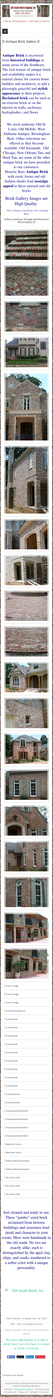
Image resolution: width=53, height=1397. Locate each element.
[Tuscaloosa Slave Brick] (26, 1112)
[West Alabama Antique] (26, 1162)
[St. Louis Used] (26, 1178)
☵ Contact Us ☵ (10, 1392)
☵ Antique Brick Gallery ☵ (23, 1389)
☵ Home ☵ (8, 1389)
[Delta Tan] (26, 607)
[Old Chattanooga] (26, 750)
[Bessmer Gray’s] (26, 1145)
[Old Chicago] (26, 929)
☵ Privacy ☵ (43, 1392)
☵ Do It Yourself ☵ (42, 1389)
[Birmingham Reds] (26, 246)
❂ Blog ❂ (34, 1392)
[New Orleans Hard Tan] (26, 678)
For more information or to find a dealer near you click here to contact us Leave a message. (26, 1343)
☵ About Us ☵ (23, 1392)
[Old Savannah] (26, 1095)
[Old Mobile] (26, 1020)
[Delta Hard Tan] (26, 408)
